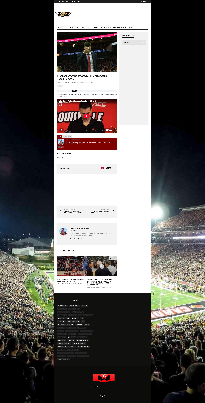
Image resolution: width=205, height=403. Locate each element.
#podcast (75, 318)
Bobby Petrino (71, 327)
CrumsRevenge (119, 27)
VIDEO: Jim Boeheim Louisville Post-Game (73, 212)
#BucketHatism (62, 308)
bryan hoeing (81, 327)
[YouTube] (63, 147)
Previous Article (70, 209)
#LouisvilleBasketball (85, 315)
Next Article (105, 209)
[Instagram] (61, 147)
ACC (83, 321)
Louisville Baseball (82, 340)
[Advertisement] (121, 14)
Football (62, 27)
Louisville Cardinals (79, 343)
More (131, 27)
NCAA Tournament (81, 352)
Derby (95, 27)
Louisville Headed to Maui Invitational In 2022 (69, 280)
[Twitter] (59, 147)
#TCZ (82, 318)
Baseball (86, 27)
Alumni (87, 324)
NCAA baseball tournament (65, 352)
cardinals (60, 330)
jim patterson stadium (85, 334)
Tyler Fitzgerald (83, 356)
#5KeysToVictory (62, 305)
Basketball (74, 27)
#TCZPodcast (61, 321)
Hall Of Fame (70, 1)
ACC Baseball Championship (65, 324)
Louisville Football (83, 346)
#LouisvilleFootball (64, 318)
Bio (60, 136)
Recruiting (106, 27)
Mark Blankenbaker (67, 82)
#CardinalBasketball (64, 312)
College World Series (86, 330)
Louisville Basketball (64, 343)
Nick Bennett (61, 356)
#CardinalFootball (77, 312)
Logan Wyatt (61, 340)
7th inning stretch (73, 321)
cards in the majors (72, 330)
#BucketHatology (74, 308)
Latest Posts (68, 136)
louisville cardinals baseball (66, 346)
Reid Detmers (71, 356)
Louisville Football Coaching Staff (68, 349)
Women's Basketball (63, 359)
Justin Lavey (71, 337)
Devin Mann (72, 334)
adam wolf (79, 324)
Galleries (61, 1)
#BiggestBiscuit (74, 305)
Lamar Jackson (82, 337)
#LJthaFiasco (72, 315)
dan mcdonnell (62, 334)
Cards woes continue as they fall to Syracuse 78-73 (101, 213)
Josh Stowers (62, 337)
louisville (71, 340)
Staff (78, 1)
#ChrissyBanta (62, 315)
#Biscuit (84, 305)
